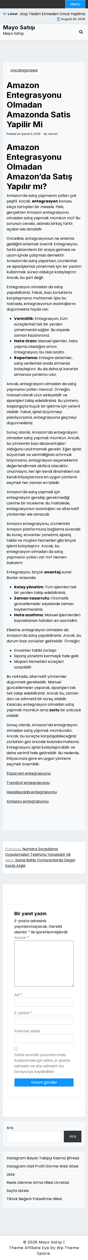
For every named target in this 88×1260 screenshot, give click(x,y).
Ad (18, 994)
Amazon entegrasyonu (28, 801)
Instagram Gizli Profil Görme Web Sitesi (42, 1166)
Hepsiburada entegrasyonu (32, 792)
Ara (10, 1127)
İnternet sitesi (27, 1031)
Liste (11, 1174)
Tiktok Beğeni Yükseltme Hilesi (34, 1199)
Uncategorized (24, 70)
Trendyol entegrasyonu (28, 782)
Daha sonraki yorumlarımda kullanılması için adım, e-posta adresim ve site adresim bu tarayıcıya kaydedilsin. (42, 1063)
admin (53, 134)
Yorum (21, 937)
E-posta (23, 1013)
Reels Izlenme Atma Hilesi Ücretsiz (38, 1182)
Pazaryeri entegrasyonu (29, 773)
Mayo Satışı (19, 27)
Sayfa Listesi (18, 1190)
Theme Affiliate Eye (29, 1247)
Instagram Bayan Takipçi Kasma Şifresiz (43, 1158)
